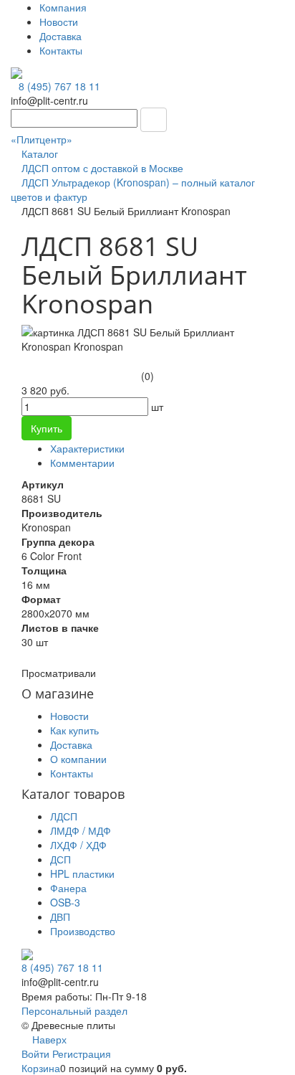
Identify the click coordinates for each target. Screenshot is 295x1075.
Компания (63, 7)
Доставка (60, 36)
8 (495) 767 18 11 (59, 86)
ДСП (60, 859)
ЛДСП (63, 816)
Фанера (68, 888)
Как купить (74, 730)
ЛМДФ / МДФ (80, 830)
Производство (82, 931)
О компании (78, 759)
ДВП (60, 916)
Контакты (60, 50)
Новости (58, 21)
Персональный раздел (74, 1010)
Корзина (40, 1068)
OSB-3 (65, 902)
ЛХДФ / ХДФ (78, 845)
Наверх (48, 1039)
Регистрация (81, 1053)
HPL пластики (82, 873)
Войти (36, 1053)
